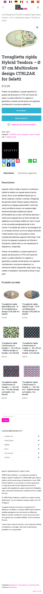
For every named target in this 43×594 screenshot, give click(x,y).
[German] (16, 1)
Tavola (31, 134)
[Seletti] (10, 150)
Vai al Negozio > (21, 111)
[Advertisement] (21, 557)
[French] (10, 1)
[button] (37, 27)
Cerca (5, 420)
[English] (5, 1)
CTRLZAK (18, 14)
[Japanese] (27, 1)
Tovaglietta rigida (10, 137)
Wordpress (13, 587)
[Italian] (21, 1)
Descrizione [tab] (9, 173)
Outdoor (7, 457)
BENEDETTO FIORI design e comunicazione (24, 585)
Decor (6, 449)
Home (4, 14)
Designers (10, 14)
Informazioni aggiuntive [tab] (27, 173)
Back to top (37, 591)
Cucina (19, 134)
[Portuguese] (32, 1)
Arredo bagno (9, 440)
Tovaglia (37, 134)
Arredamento (8, 436)
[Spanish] (38, 1)
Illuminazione (8, 453)
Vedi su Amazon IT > (21, 118)
